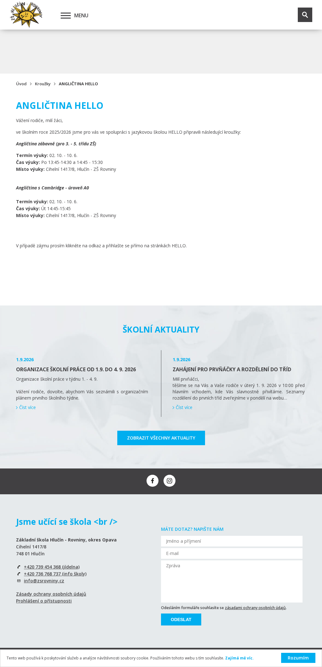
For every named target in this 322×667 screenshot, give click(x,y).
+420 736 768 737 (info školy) (55, 574)
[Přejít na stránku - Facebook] (152, 481)
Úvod (21, 84)
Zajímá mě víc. (239, 658)
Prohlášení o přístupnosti (44, 601)
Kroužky (43, 84)
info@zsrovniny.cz (44, 581)
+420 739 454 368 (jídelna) (52, 567)
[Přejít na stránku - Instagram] (169, 481)
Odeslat (181, 619)
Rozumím (298, 658)
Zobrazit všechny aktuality (161, 438)
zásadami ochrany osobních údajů (255, 607)
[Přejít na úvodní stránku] (26, 15)
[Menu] (65, 15)
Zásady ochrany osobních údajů (51, 594)
